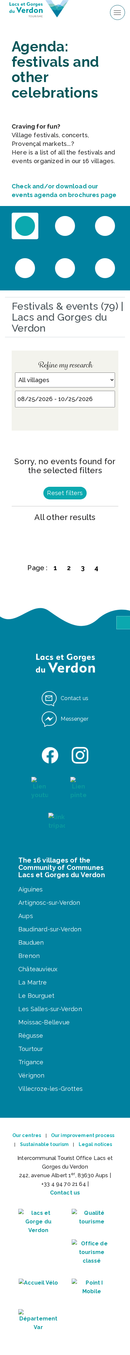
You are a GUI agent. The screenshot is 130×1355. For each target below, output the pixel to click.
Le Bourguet (36, 995)
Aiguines (30, 889)
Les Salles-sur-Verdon (50, 1008)
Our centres (26, 1135)
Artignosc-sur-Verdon (49, 902)
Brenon (29, 955)
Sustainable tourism (44, 1144)
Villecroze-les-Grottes (50, 1088)
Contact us (65, 1193)
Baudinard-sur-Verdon (50, 929)
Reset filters (65, 492)
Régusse (30, 1035)
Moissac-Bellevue (44, 1022)
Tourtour (30, 1048)
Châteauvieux (37, 969)
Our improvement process (82, 1135)
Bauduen (31, 942)
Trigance (30, 1062)
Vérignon (31, 1075)
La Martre (32, 982)
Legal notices (95, 1144)
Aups (25, 915)
